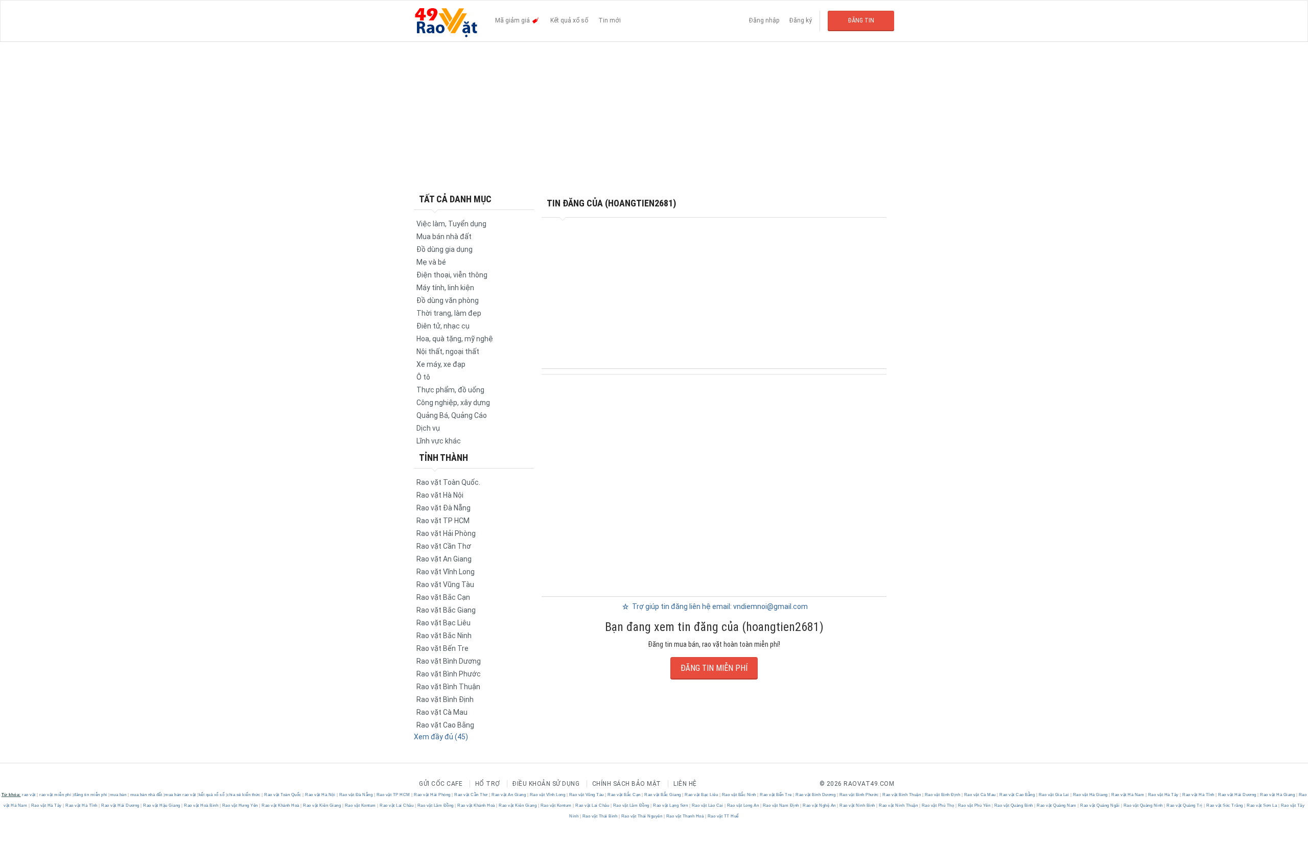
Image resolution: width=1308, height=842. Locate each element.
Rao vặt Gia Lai (1053, 794)
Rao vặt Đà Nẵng (443, 508)
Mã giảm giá (513, 20)
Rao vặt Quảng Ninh (1143, 805)
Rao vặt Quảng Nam (1057, 805)
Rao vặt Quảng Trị (1184, 805)
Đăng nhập (764, 20)
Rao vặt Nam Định (780, 805)
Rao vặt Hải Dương (1237, 794)
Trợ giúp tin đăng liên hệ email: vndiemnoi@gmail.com (719, 606)
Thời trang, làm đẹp (448, 313)
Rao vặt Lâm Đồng (435, 805)
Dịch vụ (428, 428)
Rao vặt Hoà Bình (201, 805)
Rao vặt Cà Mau (442, 712)
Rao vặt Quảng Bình (1013, 805)
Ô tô (423, 377)
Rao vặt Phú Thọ (937, 805)
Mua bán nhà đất (444, 236)
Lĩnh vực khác (438, 441)
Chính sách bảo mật (626, 783)
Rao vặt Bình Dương (448, 661)
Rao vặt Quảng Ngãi (1100, 805)
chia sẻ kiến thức (244, 794)
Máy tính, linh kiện (445, 288)
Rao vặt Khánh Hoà (281, 805)
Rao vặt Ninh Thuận (898, 805)
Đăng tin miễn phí (714, 668)
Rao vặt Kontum (360, 805)
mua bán (118, 794)
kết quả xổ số (212, 794)
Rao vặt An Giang (444, 559)
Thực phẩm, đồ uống (450, 390)
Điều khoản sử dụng (545, 783)
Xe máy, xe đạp (440, 364)
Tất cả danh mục (455, 199)
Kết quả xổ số (569, 20)
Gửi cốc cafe (440, 783)
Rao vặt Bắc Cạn (443, 597)
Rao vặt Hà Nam (1128, 794)
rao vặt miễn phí (55, 794)
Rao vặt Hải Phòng (446, 533)
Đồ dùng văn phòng (447, 300)
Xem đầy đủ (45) (441, 737)
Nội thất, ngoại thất (447, 351)
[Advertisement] (654, 117)
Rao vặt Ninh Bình (857, 805)
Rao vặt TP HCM (443, 521)
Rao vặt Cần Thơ (443, 546)
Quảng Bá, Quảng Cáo (451, 415)
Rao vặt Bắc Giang (446, 610)
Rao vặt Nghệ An (819, 805)
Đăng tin (861, 20)
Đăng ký (800, 20)
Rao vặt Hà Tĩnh (1198, 794)
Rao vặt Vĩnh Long (445, 572)
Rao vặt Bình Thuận (448, 687)
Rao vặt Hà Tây (1163, 794)
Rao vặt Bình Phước (448, 674)
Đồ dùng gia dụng (444, 249)
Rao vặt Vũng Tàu (445, 584)
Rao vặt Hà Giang (1090, 794)
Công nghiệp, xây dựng (453, 403)
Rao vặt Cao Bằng (445, 725)
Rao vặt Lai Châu (397, 805)
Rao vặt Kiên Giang (322, 805)
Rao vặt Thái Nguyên (642, 816)
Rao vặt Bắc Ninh (444, 636)
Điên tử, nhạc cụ (443, 326)
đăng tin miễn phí (90, 794)
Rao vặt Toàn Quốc (283, 794)
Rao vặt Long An (743, 805)
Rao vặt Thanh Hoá (685, 816)
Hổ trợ (487, 783)
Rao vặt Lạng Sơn (670, 805)
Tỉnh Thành (443, 457)
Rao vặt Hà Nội (439, 495)
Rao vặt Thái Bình (600, 816)
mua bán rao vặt (180, 794)
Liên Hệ (685, 783)
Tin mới (609, 20)
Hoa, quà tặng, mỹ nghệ (454, 339)
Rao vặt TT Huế (722, 816)
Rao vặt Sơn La (1262, 805)
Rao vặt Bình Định (445, 699)
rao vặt (29, 794)
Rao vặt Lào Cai (707, 805)
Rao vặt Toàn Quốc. (448, 482)
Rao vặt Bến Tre (442, 648)
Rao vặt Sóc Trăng (1225, 805)
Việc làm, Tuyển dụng (451, 224)
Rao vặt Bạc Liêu (443, 623)
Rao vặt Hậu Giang (162, 805)
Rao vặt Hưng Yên (240, 805)
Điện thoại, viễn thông (451, 275)
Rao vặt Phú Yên (974, 805)
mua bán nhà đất (146, 794)
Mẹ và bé (431, 262)
